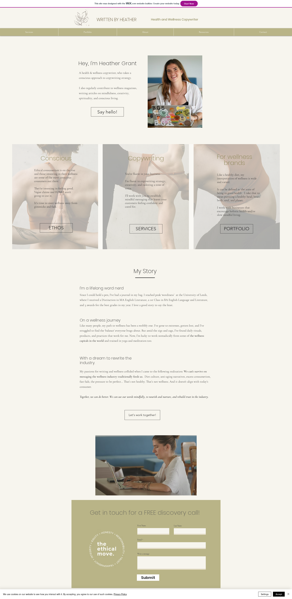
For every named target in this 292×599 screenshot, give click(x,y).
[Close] (288, 594)
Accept (279, 594)
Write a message (143, 554)
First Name (141, 526)
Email (139, 540)
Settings (265, 594)
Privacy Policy (120, 594)
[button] (29, 32)
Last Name (178, 526)
